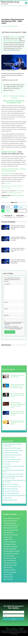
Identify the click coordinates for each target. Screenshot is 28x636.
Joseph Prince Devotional (10, 546)
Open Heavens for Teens (10, 563)
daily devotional (14, 37)
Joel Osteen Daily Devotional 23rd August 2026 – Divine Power (18, 250)
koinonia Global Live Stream (11, 553)
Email (6, 308)
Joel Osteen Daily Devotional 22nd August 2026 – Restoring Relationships (18, 261)
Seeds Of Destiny (8, 574)
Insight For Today (8, 539)
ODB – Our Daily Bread (10, 560)
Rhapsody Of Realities (9, 570)
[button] (26, 3)
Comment (7, 284)
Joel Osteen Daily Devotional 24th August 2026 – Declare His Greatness (18, 238)
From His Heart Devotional (11, 535)
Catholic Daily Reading (10, 523)
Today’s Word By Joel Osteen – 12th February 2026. (14, 102)
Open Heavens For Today (10, 565)
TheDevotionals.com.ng (10, 2)
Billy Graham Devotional (10, 521)
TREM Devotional (8, 577)
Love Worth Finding (9, 556)
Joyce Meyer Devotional (10, 549)
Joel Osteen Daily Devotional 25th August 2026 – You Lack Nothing (18, 227)
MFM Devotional (8, 567)
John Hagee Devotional (10, 544)
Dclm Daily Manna (8, 532)
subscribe (7, 329)
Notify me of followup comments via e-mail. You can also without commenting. (13, 327)
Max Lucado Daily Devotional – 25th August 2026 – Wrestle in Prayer (17, 395)
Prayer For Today (8, 579)
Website (6, 315)
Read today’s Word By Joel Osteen (10, 169)
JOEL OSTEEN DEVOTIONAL (10, 26)
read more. (8, 183)
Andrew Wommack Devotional (12, 518)
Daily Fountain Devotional (10, 528)
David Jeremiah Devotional (11, 530)
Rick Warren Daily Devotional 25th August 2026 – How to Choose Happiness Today (17, 386)
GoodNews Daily (8, 537)
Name (6, 302)
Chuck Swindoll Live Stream (11, 525)
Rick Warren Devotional (10, 572)
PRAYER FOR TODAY (8, 152)
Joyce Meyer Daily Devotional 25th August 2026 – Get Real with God (17, 422)
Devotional (18, 190)
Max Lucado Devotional (10, 558)
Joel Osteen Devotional (10, 542)
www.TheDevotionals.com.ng (14, 192)
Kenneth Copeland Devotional (11, 551)
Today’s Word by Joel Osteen (11, 40)
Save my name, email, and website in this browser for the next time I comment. (14, 323)
